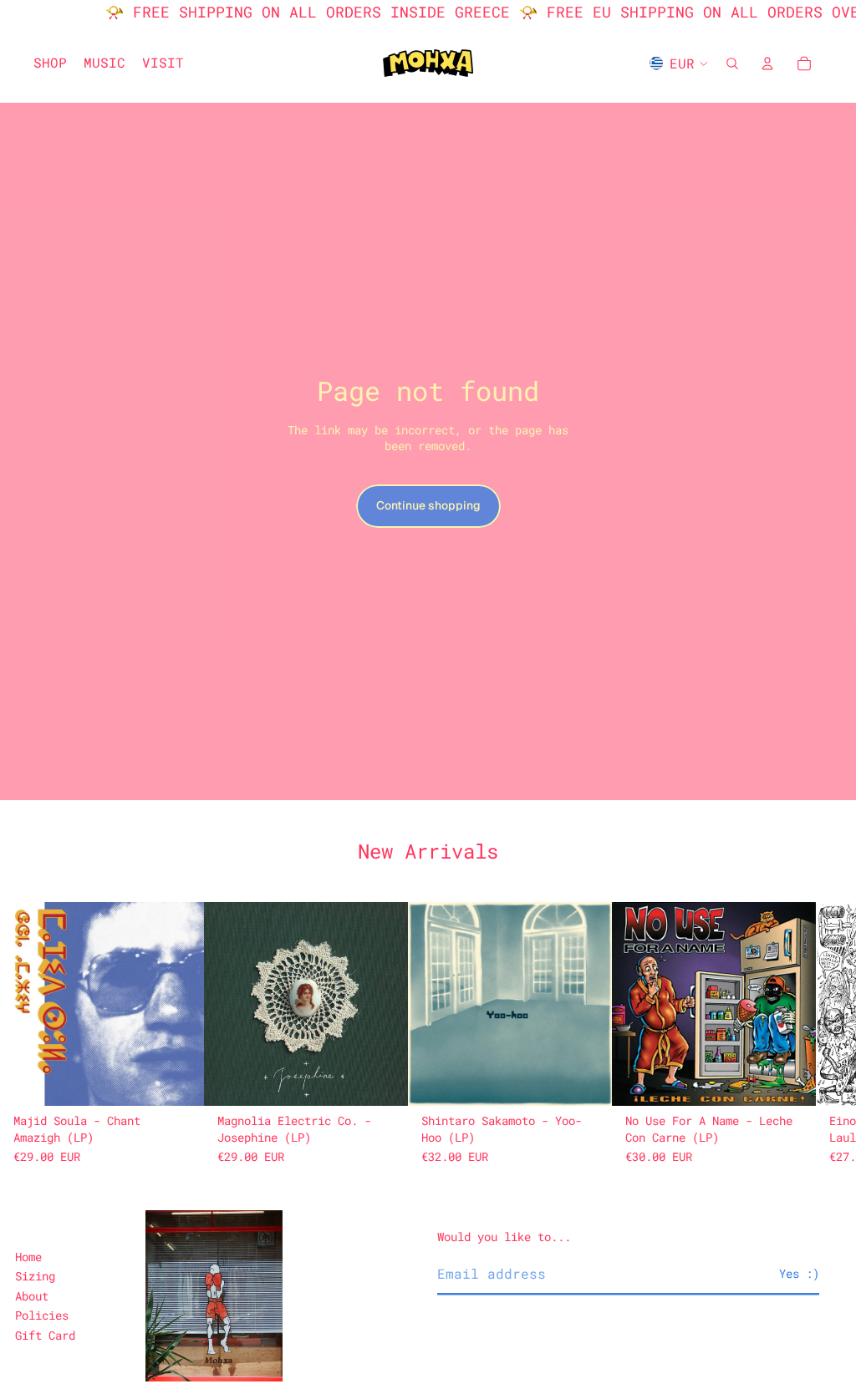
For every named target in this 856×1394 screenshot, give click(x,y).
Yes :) (799, 1273)
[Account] (767, 63)
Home (28, 1257)
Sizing (35, 1276)
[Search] (732, 63)
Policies (42, 1315)
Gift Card (45, 1335)
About (31, 1296)
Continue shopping (428, 505)
